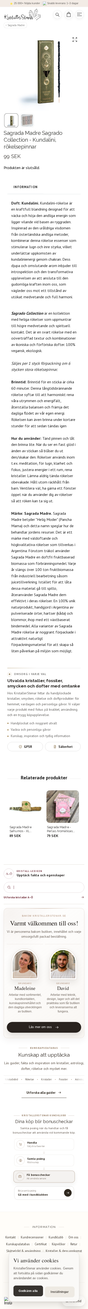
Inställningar (60, 1292)
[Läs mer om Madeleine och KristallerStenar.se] (25, 964)
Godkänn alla (28, 1291)
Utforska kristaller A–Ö (18, 897)
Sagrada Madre (16, 25)
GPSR (28, 746)
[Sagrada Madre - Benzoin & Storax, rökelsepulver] (62, 806)
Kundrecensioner (32, 1237)
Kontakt (10, 1237)
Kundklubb (56, 1237)
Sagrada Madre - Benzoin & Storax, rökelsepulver (60, 829)
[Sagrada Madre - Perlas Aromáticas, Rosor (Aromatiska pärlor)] (25, 806)
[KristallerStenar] (25, 14)
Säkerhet (65, 746)
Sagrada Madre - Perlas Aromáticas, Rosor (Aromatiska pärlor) (23, 829)
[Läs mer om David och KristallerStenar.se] (63, 964)
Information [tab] (25, 187)
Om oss (73, 1237)
